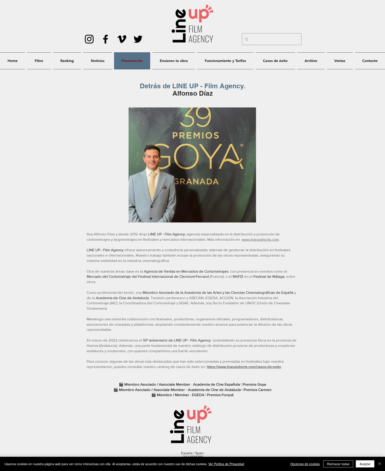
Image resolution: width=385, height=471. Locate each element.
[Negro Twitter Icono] (138, 39)
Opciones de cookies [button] (305, 464)
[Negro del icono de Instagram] (89, 39)
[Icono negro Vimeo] (122, 39)
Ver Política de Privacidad (226, 464)
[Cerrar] (379, 463)
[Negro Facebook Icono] (105, 39)
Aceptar (365, 464)
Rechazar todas (338, 464)
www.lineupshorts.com (260, 239)
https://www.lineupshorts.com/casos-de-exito (244, 366)
